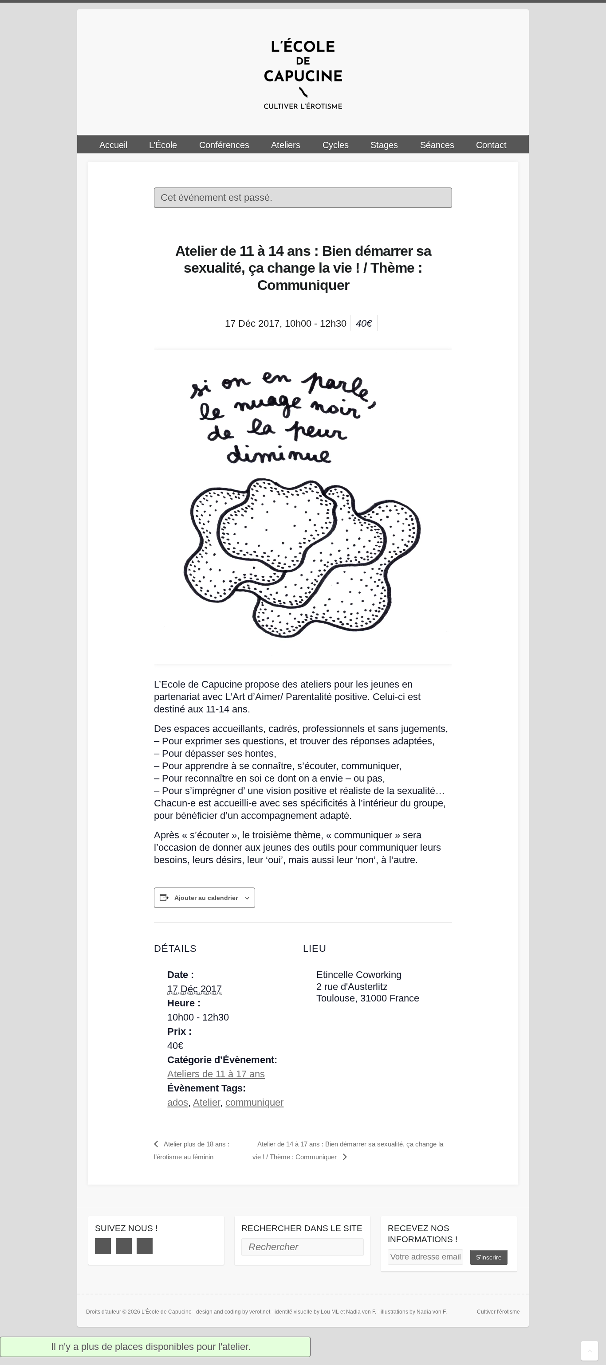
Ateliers (285, 145)
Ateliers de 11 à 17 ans (216, 1073)
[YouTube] (145, 1246)
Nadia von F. (361, 1312)
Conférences (224, 145)
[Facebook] (103, 1246)
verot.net (259, 1312)
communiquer (254, 1102)
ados (177, 1102)
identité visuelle (293, 1312)
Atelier (206, 1102)
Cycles (336, 145)
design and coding (218, 1312)
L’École (163, 145)
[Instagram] (124, 1246)
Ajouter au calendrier (206, 897)
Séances (437, 145)
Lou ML (330, 1312)
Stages (384, 145)
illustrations (394, 1312)
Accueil (113, 145)
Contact (491, 145)
